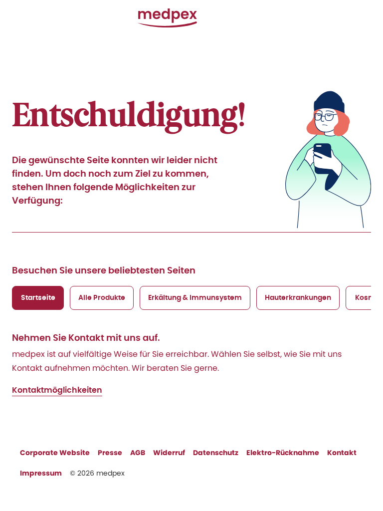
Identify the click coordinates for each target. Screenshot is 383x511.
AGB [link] (137, 453)
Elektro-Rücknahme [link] (282, 453)
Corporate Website (55, 453)
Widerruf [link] (169, 453)
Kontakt (342, 453)
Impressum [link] (41, 473)
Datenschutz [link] (215, 453)
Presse (110, 453)
